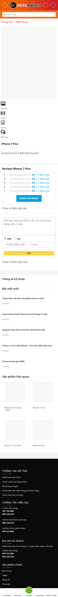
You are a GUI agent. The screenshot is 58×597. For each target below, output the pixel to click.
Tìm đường (6, 595)
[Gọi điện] (29, 591)
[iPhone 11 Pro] (43, 392)
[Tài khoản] (45, 5)
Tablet (4, 575)
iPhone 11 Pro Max (12, 445)
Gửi (29, 253)
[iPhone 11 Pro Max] (14, 430)
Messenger (40, 595)
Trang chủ (7, 22)
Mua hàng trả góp (10, 486)
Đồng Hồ (6, 579)
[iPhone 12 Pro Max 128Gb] (14, 392)
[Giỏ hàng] (53, 5)
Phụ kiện (6, 584)
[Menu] (5, 5)
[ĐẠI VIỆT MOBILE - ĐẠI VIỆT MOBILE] (25, 5)
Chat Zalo (17, 595)
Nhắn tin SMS (51, 595)
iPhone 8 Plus (39, 445)
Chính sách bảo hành (11, 477)
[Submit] (53, 14)
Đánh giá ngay (29, 198)
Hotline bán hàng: (10, 508)
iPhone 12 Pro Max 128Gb (12, 409)
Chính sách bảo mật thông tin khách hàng (20, 490)
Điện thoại (22, 22)
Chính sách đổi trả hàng (12, 495)
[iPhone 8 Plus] (43, 430)
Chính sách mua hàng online (14, 481)
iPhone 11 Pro (39, 408)
